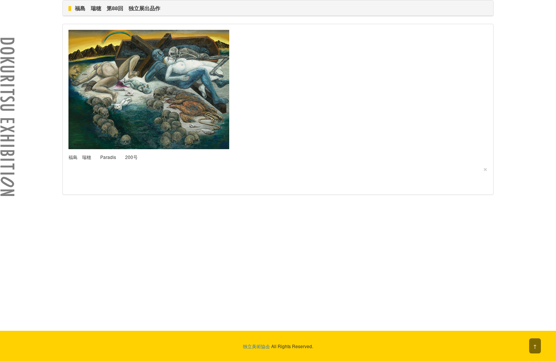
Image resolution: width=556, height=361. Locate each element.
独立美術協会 (256, 346)
